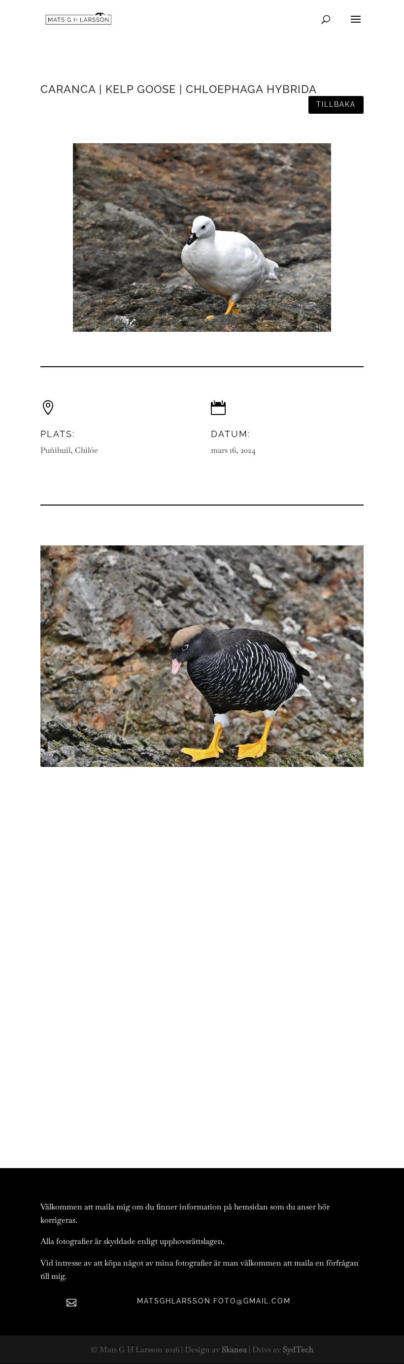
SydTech (298, 1349)
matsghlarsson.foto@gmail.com (214, 1301)
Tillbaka (336, 104)
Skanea (234, 1349)
